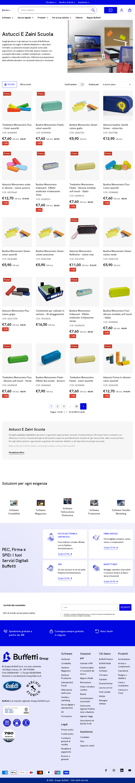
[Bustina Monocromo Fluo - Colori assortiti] (118, 166)
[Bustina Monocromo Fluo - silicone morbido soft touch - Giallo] (118, 292)
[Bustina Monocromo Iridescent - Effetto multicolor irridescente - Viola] (51, 166)
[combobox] (57, 10)
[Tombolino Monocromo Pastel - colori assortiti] (84, 358)
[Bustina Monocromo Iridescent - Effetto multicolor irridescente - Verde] (84, 292)
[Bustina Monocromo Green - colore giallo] (84, 106)
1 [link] (51, 406)
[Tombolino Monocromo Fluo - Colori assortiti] (17, 106)
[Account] (121, 10)
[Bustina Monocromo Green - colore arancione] (51, 232)
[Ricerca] (93, 10)
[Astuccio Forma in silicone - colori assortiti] (118, 358)
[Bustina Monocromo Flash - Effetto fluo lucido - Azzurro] (51, 358)
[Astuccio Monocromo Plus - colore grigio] (17, 292)
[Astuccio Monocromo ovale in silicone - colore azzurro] (17, 166)
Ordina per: (94, 84)
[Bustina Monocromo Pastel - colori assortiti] (51, 106)
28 (76, 406)
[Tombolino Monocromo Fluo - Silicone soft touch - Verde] (17, 358)
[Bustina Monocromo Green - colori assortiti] (17, 232)
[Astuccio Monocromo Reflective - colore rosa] (84, 232)
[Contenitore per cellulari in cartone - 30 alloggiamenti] (51, 292)
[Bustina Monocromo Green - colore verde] (118, 232)
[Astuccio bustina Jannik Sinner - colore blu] (118, 106)
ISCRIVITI (125, 607)
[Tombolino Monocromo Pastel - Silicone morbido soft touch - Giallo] (84, 166)
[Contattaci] (110, 10)
